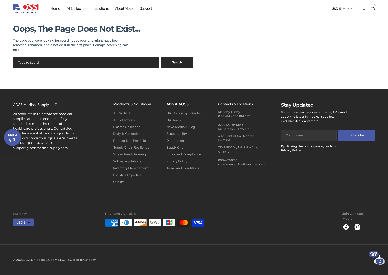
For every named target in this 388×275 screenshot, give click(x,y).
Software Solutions (127, 161)
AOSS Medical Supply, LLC (44, 260)
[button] (350, 8)
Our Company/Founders (184, 113)
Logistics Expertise (127, 175)
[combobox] (86, 62)
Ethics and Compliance (183, 154)
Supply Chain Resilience (131, 147)
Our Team (173, 120)
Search (177, 62)
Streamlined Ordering (129, 154)
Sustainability (176, 134)
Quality (118, 182)
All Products (122, 113)
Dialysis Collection (127, 134)
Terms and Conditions (182, 168)
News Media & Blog (180, 127)
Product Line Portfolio (129, 141)
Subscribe (357, 135)
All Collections (124, 120)
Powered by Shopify (80, 260)
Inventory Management (131, 168)
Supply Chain (176, 147)
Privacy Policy (176, 161)
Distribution (175, 141)
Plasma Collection (126, 127)
